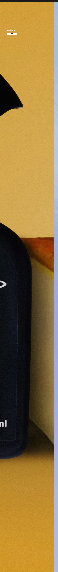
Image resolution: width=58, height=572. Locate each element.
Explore (14, 33)
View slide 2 (25, 570)
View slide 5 (33, 570)
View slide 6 (35, 570)
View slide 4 (30, 570)
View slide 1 (23, 570)
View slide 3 (28, 570)
